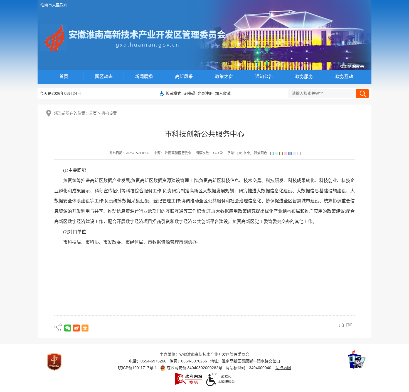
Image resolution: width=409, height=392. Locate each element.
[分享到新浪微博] (76, 328)
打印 (349, 325)
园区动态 (104, 76)
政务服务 (304, 76)
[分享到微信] (67, 328)
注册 (209, 93)
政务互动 (344, 76)
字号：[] (239, 153)
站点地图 (283, 368)
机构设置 (109, 113)
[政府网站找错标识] (188, 378)
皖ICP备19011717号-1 (137, 368)
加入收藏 (223, 93)
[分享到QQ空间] (85, 328)
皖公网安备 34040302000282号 (194, 368)
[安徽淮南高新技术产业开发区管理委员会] (135, 38)
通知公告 (264, 76)
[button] (173, 93)
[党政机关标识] (54, 361)
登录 (201, 93)
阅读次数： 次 (209, 153)
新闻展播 (144, 76)
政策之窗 (224, 76)
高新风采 (184, 76)
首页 (63, 76)
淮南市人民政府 (54, 5)
